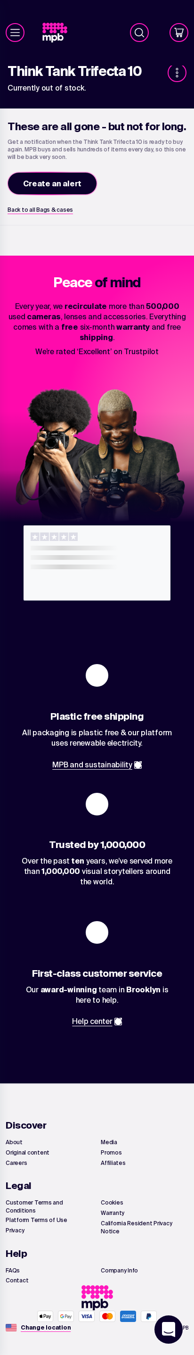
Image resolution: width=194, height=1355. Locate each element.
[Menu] (15, 32)
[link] (58, 33)
